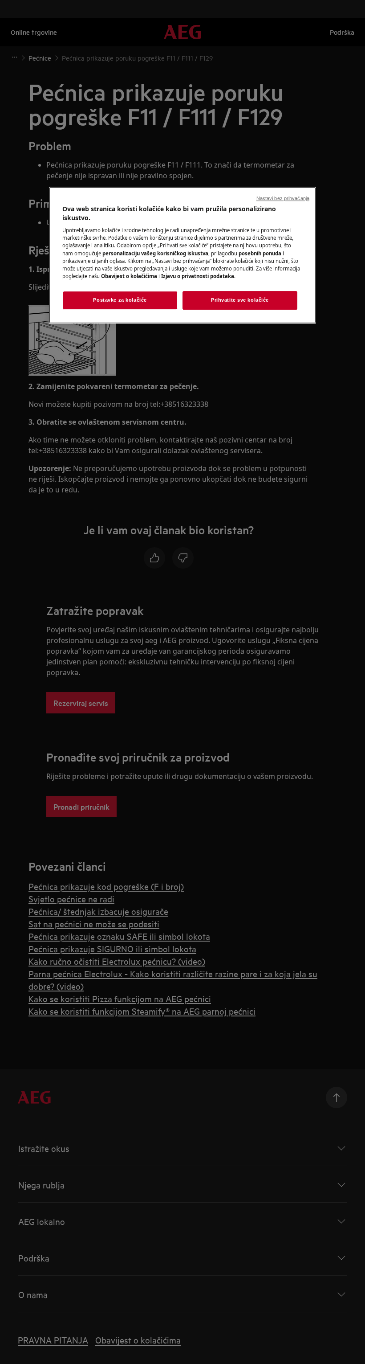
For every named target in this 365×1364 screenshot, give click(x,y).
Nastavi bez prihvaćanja (282, 198)
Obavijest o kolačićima (129, 276)
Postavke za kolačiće (119, 300)
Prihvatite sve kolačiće (240, 300)
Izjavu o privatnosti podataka (197, 276)
